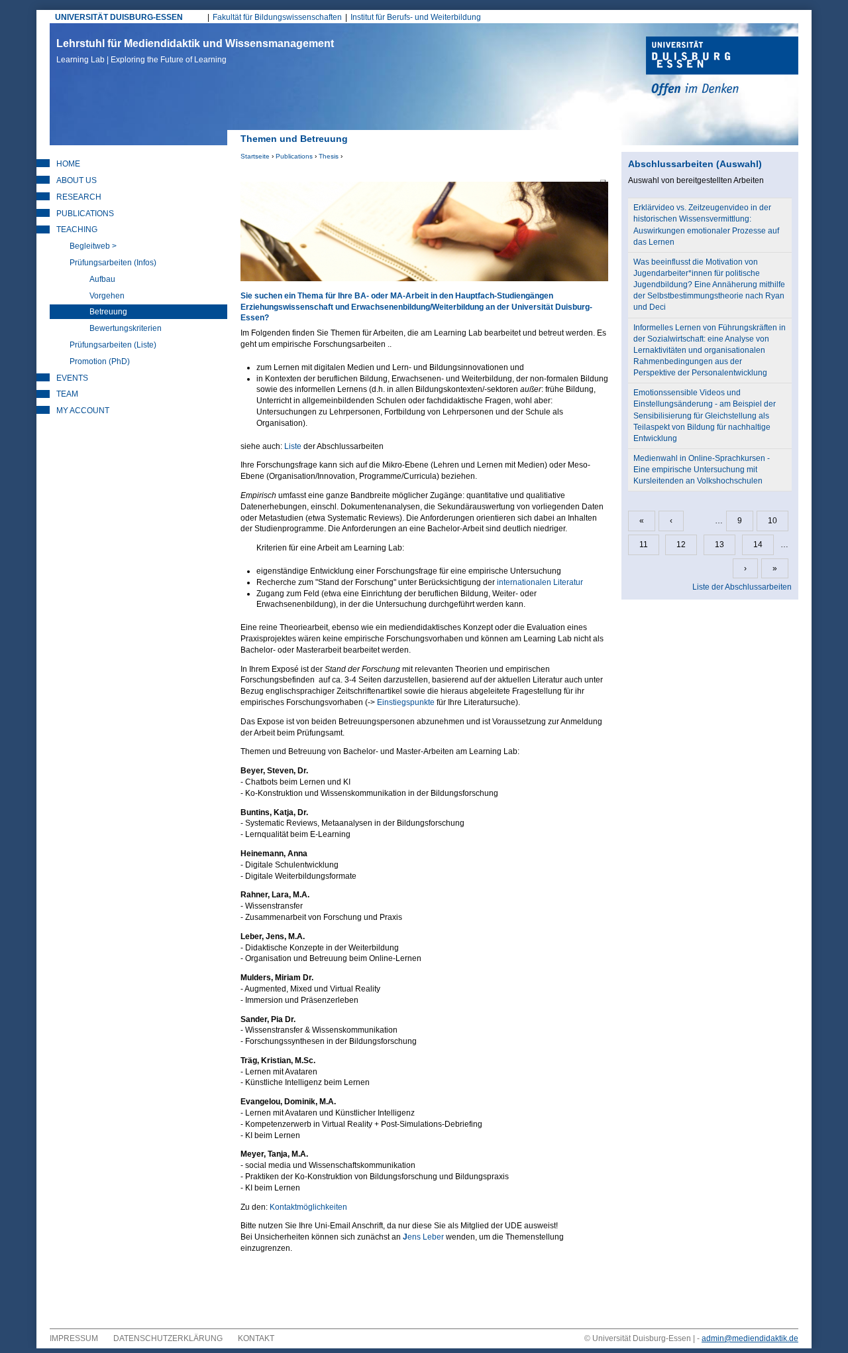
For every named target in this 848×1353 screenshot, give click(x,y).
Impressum (74, 1338)
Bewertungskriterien (125, 328)
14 (758, 544)
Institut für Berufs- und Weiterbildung (415, 17)
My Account (82, 410)
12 (681, 544)
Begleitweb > (93, 246)
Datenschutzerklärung (168, 1338)
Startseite (255, 156)
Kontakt (256, 1338)
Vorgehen (107, 295)
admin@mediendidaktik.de (750, 1338)
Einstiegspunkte (407, 702)
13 (719, 544)
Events (72, 378)
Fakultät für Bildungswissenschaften (277, 17)
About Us (76, 180)
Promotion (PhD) (100, 361)
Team (67, 394)
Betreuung (108, 311)
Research (78, 197)
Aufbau (102, 279)
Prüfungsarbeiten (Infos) (113, 262)
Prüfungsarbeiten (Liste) (113, 345)
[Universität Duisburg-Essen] (722, 67)
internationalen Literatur (539, 582)
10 (772, 520)
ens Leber (423, 1237)
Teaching (76, 229)
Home (68, 163)
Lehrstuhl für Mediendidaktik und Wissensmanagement (195, 51)
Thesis (329, 156)
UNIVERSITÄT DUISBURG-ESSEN (119, 17)
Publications (294, 156)
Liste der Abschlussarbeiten (742, 587)
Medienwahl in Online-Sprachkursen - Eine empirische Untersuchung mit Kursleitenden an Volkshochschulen (701, 469)
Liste (292, 446)
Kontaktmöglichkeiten (308, 1207)
